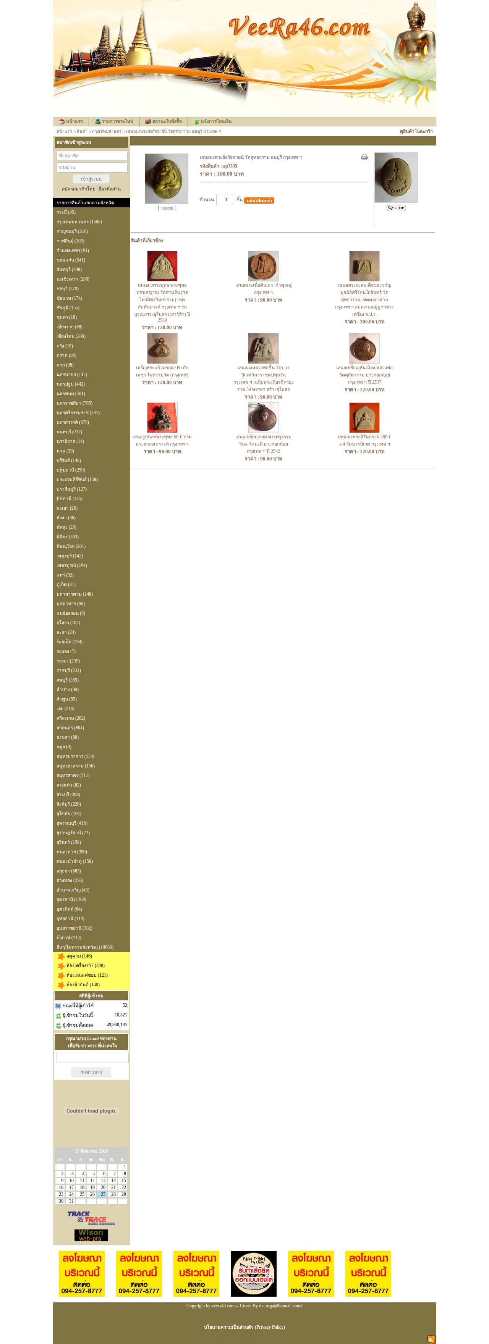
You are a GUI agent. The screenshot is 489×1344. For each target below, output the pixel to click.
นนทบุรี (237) (69, 432)
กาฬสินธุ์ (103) (70, 241)
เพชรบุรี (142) (70, 556)
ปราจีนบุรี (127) (72, 489)
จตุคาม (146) (79, 956)
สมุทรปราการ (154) (75, 756)
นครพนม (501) (71, 393)
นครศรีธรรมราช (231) (78, 412)
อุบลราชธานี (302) (74, 928)
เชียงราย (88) (70, 327)
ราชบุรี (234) (69, 670)
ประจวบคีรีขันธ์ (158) (77, 479)
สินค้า (82, 131)
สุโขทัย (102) (69, 813)
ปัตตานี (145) (70, 498)
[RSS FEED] (431, 1338)
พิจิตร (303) (68, 537)
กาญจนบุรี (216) (72, 231)
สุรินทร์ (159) (69, 842)
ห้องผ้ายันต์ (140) (83, 984)
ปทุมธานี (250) (71, 470)
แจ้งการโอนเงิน (216, 121)
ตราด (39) (66, 355)
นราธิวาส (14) (70, 441)
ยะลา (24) (66, 632)
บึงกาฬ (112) (69, 937)
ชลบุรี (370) (68, 288)
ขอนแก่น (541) (71, 260)
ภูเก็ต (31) (66, 584)
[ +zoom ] (167, 208)
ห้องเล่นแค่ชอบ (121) (87, 975)
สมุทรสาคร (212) (73, 775)
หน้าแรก (74, 121)
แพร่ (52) (65, 575)
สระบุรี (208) (68, 794)
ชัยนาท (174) (69, 298)
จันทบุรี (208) (69, 269)
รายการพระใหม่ (117, 121)
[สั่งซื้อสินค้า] (259, 200)
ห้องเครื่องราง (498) (85, 965)
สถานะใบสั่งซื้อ (167, 121)
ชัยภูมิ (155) (68, 307)
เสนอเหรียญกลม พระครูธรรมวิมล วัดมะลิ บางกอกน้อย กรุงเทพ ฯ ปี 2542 (263, 444)
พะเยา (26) (67, 508)
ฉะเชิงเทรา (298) (73, 279)
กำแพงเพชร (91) (73, 250)
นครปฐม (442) (71, 384)
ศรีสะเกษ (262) (71, 718)
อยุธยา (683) (69, 871)
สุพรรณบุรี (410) (72, 823)
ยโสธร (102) (68, 622)
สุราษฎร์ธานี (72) (73, 832)
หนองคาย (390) (72, 852)
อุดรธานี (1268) (71, 899)
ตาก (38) (65, 365)
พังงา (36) (66, 517)
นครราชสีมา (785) (74, 403)
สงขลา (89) (68, 737)
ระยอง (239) (68, 661)
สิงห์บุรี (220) (69, 804)
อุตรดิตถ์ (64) (69, 909)
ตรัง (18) (65, 346)
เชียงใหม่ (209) (71, 336)
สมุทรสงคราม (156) (76, 766)
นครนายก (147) (72, 374)
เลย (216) (65, 708)
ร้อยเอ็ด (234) (70, 642)
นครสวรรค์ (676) (73, 422)
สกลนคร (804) (70, 727)
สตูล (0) (64, 747)
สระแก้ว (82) (69, 785)
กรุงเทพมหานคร (106, 131)
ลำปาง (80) (68, 689)
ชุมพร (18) (67, 317)
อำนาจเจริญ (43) (73, 890)
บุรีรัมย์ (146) (69, 460)
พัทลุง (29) (66, 527)
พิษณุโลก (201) (71, 546)
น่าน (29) (65, 451)
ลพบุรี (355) (68, 680)
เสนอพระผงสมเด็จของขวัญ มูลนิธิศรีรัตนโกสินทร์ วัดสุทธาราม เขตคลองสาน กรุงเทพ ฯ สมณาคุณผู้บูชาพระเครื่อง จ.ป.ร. (364, 300)
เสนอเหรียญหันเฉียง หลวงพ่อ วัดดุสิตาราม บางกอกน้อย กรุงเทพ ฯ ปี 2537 (364, 375)
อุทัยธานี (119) (70, 918)
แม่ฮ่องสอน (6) (71, 613)
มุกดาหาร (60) (71, 603)
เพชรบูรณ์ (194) (72, 565)
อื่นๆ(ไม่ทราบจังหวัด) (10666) (85, 947)
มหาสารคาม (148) (75, 594)
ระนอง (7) (66, 651)
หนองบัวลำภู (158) (75, 861)
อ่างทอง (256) (70, 880)
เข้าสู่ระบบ (91, 179)
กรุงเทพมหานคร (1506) (79, 222)
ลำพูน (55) (67, 699)
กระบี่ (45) (66, 212)
